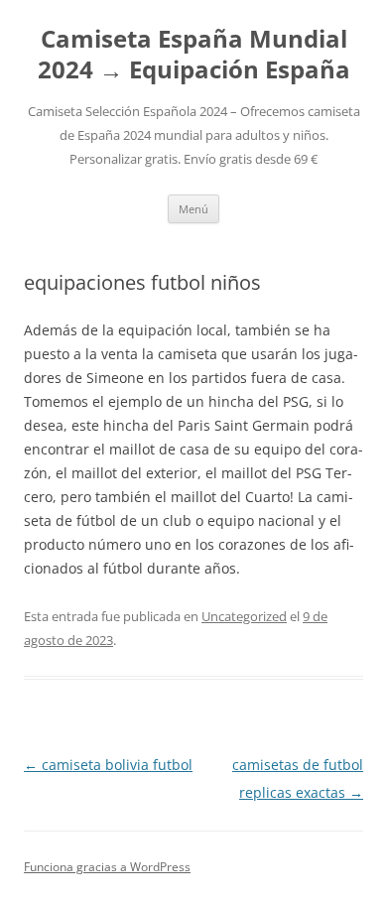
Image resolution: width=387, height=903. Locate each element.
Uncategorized (244, 616)
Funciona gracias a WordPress (107, 866)
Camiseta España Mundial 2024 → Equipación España (194, 54)
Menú (193, 208)
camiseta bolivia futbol (108, 764)
